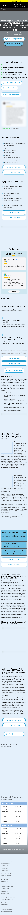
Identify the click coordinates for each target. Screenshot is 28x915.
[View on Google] (5, 260)
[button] (13, 543)
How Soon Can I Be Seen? (11, 546)
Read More (3, 470)
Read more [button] (6, 286)
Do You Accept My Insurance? (12, 551)
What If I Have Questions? (11, 554)
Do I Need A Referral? (9, 543)
